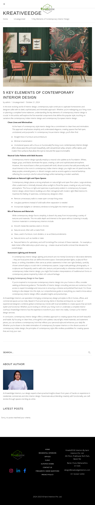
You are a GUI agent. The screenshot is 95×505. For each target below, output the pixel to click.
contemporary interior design (76, 145)
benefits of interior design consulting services (57, 285)
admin (7, 102)
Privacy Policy (48, 475)
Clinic (47, 460)
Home (5, 19)
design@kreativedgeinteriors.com (77, 470)
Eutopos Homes (47, 464)
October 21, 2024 (33, 102)
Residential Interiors (47, 453)
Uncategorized (19, 19)
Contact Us (47, 467)
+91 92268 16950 (77, 474)
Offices (47, 457)
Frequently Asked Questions (47, 471)
